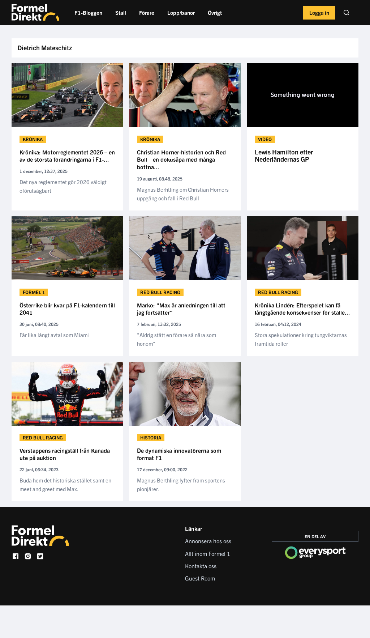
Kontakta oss (200, 565)
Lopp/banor (181, 12)
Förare (146, 12)
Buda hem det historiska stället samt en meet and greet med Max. (65, 484)
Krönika (33, 139)
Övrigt (215, 12)
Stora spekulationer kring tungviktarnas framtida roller (301, 339)
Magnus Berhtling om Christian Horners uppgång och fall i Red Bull (183, 193)
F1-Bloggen (88, 12)
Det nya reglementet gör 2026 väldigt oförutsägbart (63, 186)
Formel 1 (34, 292)
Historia (150, 437)
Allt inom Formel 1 (207, 553)
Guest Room (200, 578)
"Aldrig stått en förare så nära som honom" (176, 339)
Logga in (319, 12)
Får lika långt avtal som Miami (54, 334)
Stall (120, 12)
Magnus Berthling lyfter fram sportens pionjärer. (181, 484)
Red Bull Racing (160, 292)
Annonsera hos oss (208, 540)
